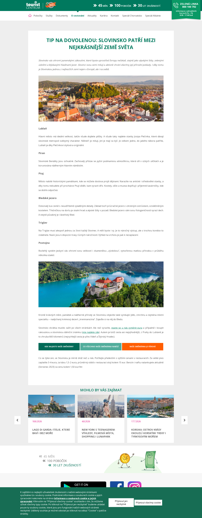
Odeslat (57, 291)
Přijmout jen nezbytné (121, 503)
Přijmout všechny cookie (148, 502)
